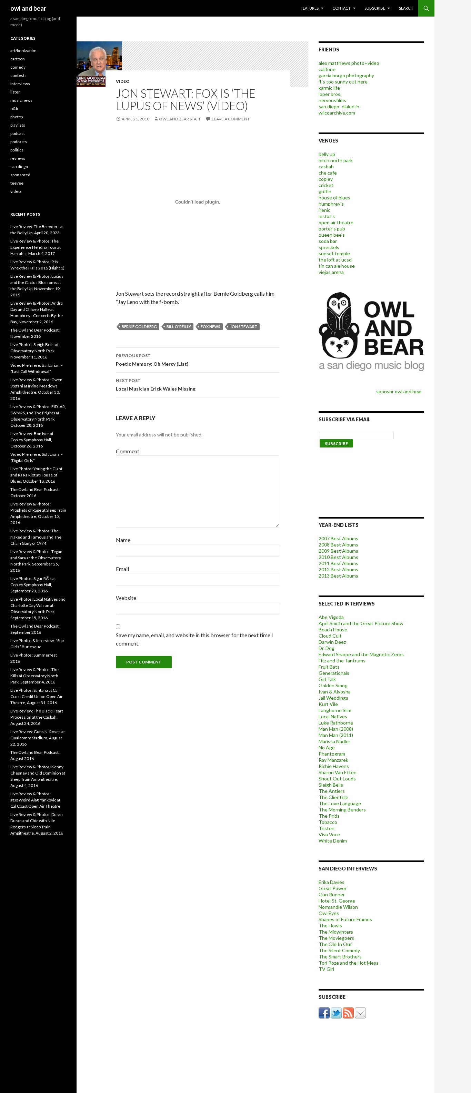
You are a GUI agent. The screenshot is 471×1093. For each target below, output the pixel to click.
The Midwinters (336, 932)
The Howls (330, 925)
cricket (326, 185)
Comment (127, 451)
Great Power (333, 888)
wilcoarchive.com (337, 113)
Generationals (334, 673)
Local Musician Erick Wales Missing (156, 385)
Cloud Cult (330, 636)
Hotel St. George (337, 901)
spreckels (329, 247)
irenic (324, 210)
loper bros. (330, 94)
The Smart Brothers (340, 956)
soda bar (328, 241)
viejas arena (331, 272)
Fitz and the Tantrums (342, 660)
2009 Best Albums (338, 551)
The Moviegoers (336, 938)
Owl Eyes (329, 913)
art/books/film (23, 50)
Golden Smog (333, 685)
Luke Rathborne (336, 723)
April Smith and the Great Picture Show (361, 623)
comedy (18, 67)
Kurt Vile (328, 704)
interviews (20, 83)
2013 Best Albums (338, 576)
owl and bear (28, 8)
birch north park (336, 160)
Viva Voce (329, 834)
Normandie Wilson (338, 907)
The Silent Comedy (339, 950)
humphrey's (331, 204)
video (123, 81)
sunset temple (334, 253)
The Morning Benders (342, 810)
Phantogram (332, 754)
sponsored (20, 174)
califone (327, 69)
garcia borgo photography (346, 75)
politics (16, 149)
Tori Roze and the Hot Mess (349, 963)
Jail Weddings (333, 698)
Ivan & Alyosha (335, 692)
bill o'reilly (179, 326)
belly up (327, 154)
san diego (19, 166)
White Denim (333, 841)
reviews (17, 158)
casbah (326, 166)
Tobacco (328, 822)
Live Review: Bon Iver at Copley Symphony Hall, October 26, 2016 (31, 440)
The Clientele (333, 797)
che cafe (328, 173)
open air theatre (336, 222)
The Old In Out (335, 944)
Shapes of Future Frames (345, 919)
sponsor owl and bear (400, 391)
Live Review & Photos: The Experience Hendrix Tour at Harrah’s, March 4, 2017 (35, 247)
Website (126, 597)
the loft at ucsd (335, 260)
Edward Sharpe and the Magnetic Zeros (361, 654)
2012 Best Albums (338, 569)
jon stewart (243, 326)
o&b (14, 108)
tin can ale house (337, 266)
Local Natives (333, 716)
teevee (16, 183)
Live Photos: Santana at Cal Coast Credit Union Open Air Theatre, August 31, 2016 (36, 696)
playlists (17, 125)
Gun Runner (332, 894)
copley (326, 179)
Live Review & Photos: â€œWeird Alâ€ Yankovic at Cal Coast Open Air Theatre (35, 800)
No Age (327, 747)
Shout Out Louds (337, 778)
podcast (17, 133)
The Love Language (340, 803)
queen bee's (332, 235)
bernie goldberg (139, 326)
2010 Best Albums (338, 557)
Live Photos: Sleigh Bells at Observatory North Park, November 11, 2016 (34, 351)
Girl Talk (327, 679)
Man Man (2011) (336, 735)
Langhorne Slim (335, 710)
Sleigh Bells (331, 785)
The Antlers (332, 791)
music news (21, 100)
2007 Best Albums (338, 538)
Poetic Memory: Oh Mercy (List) (152, 360)
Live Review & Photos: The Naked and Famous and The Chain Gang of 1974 (35, 537)
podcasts (18, 141)
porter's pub (332, 229)
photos (16, 116)
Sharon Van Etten (338, 772)
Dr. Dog (326, 648)
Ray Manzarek (333, 760)
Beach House (333, 629)
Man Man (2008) (336, 729)
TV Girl (326, 969)
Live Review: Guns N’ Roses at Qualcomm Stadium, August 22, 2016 (37, 738)
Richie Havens (334, 766)
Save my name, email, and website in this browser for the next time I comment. (194, 639)
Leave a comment (231, 118)
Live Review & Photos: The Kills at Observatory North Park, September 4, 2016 (34, 676)
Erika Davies (331, 882)
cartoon (17, 58)
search (406, 8)
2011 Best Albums (338, 563)
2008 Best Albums (338, 545)
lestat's (327, 216)
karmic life (329, 88)
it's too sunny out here (343, 82)
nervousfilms (332, 100)
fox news (210, 326)
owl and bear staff (180, 118)
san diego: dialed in (339, 106)
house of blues (334, 197)
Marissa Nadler (334, 741)
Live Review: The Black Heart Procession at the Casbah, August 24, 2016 (36, 717)
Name (123, 539)
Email (122, 568)
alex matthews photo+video (349, 63)
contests (18, 75)
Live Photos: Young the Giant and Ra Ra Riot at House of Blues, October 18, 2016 (36, 475)
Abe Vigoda (331, 617)
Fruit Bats (329, 667)
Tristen (326, 828)
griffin (325, 191)
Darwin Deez (332, 642)
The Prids (329, 816)
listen (15, 92)
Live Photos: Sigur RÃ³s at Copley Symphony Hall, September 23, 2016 (33, 584)
